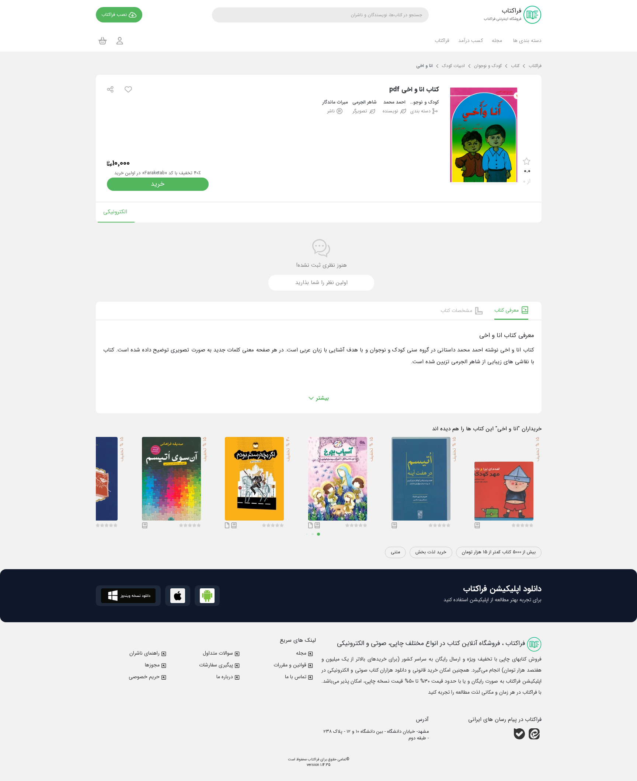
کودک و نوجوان (424, 102)
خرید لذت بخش (430, 552)
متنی (395, 552)
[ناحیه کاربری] (120, 41)
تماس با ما (295, 677)
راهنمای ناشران (144, 653)
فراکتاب (313, 759)
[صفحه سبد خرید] (102, 40)
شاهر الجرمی (364, 102)
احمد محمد (394, 102)
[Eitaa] (534, 733)
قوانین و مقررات (290, 665)
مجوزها (152, 665)
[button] (526, 40)
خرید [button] (157, 184)
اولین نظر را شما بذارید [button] (321, 282)
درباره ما (224, 677)
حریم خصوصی (144, 677)
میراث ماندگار (335, 102)
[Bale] (519, 733)
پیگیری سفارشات (216, 665)
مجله (301, 653)
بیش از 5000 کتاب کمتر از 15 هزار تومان (499, 552)
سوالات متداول (218, 653)
